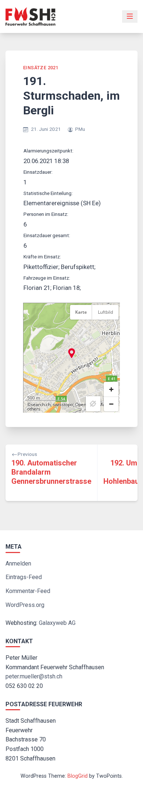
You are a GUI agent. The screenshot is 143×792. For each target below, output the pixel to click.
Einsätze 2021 (40, 67)
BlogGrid (77, 776)
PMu (80, 129)
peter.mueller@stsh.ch (34, 676)
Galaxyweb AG (57, 622)
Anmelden (18, 563)
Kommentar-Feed (28, 590)
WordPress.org (25, 604)
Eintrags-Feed (24, 577)
